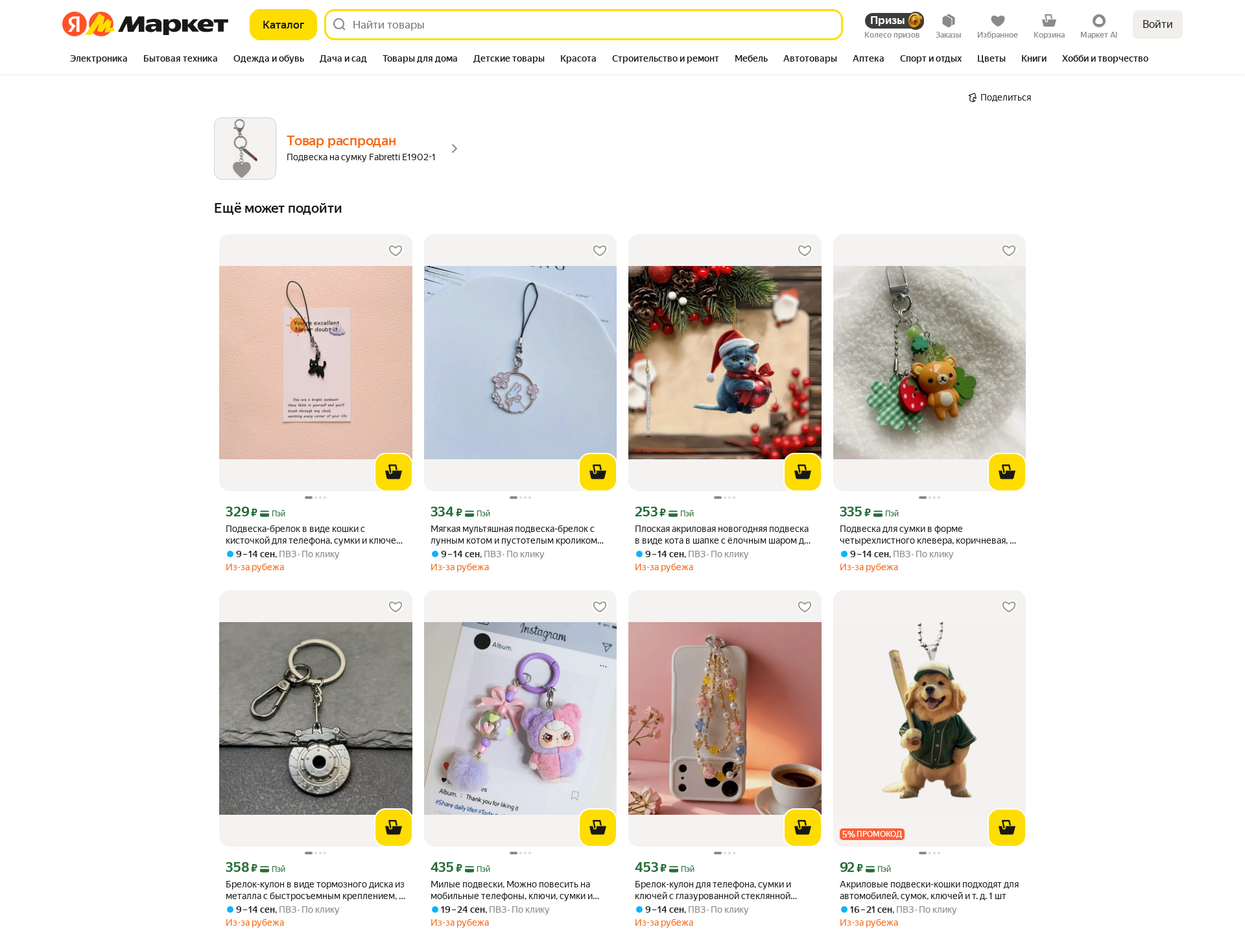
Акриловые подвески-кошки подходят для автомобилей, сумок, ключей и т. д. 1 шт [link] (929, 890)
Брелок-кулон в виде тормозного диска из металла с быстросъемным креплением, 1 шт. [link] (315, 890)
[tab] (99, 59)
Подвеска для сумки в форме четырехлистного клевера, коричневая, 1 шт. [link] (927, 535)
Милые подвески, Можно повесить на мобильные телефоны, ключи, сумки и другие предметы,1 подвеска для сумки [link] (514, 890)
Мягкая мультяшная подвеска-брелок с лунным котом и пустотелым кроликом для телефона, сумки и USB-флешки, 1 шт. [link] (518, 535)
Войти (1158, 24)
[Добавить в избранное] (395, 251)
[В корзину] (393, 472)
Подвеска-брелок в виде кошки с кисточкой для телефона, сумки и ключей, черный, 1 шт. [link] (314, 535)
